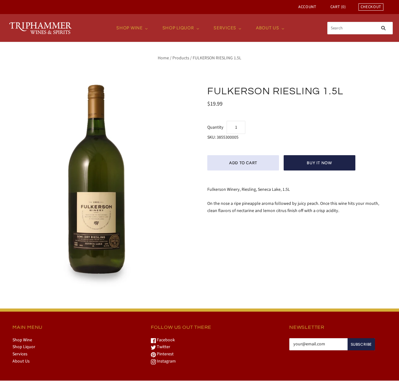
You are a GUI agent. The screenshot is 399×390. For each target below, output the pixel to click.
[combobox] (360, 28)
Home (163, 58)
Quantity (215, 127)
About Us (267, 28)
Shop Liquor (178, 28)
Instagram (166, 361)
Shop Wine (129, 28)
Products (180, 58)
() (338, 7)
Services (225, 28)
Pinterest (165, 354)
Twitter (163, 347)
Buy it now (319, 162)
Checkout (371, 7)
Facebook (165, 340)
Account (307, 7)
